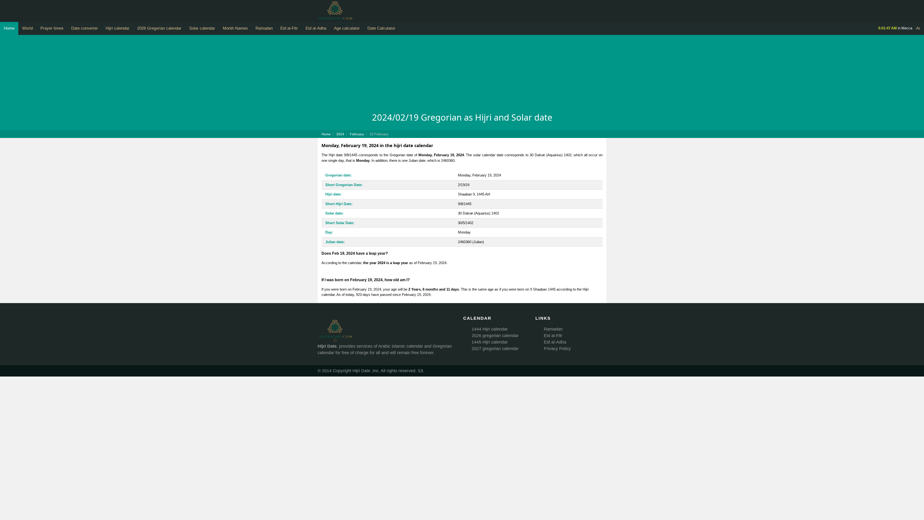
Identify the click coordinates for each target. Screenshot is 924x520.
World (27, 28)
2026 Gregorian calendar (159, 28)
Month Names (235, 28)
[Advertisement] (462, 75)
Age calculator (347, 28)
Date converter (84, 28)
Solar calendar (202, 28)
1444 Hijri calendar (490, 329)
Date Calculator (381, 28)
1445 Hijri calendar (490, 342)
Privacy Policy (557, 348)
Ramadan (264, 28)
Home (9, 28)
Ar (918, 28)
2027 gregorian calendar (495, 348)
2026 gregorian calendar (495, 335)
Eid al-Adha (316, 28)
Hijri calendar (117, 28)
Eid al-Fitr (289, 28)
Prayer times (52, 28)
